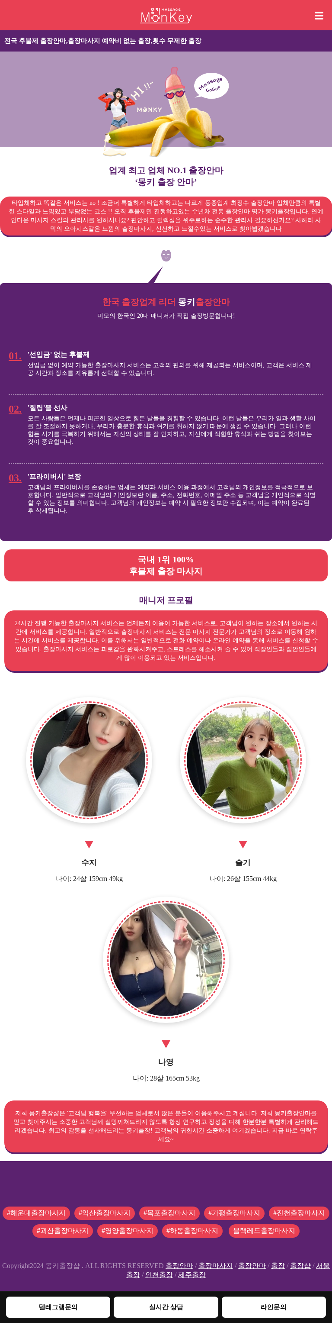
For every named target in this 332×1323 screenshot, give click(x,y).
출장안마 (179, 1265)
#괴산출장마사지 (63, 1230)
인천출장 (159, 1274)
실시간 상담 (166, 1306)
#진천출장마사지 (299, 1213)
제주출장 (192, 1274)
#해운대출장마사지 (36, 1213)
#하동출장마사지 (192, 1230)
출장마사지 (215, 1265)
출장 (278, 1265)
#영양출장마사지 (127, 1230)
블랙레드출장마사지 (264, 1230)
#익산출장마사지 (105, 1213)
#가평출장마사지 (234, 1213)
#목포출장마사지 (169, 1213)
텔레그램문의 (58, 1306)
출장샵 (300, 1265)
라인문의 (274, 1306)
